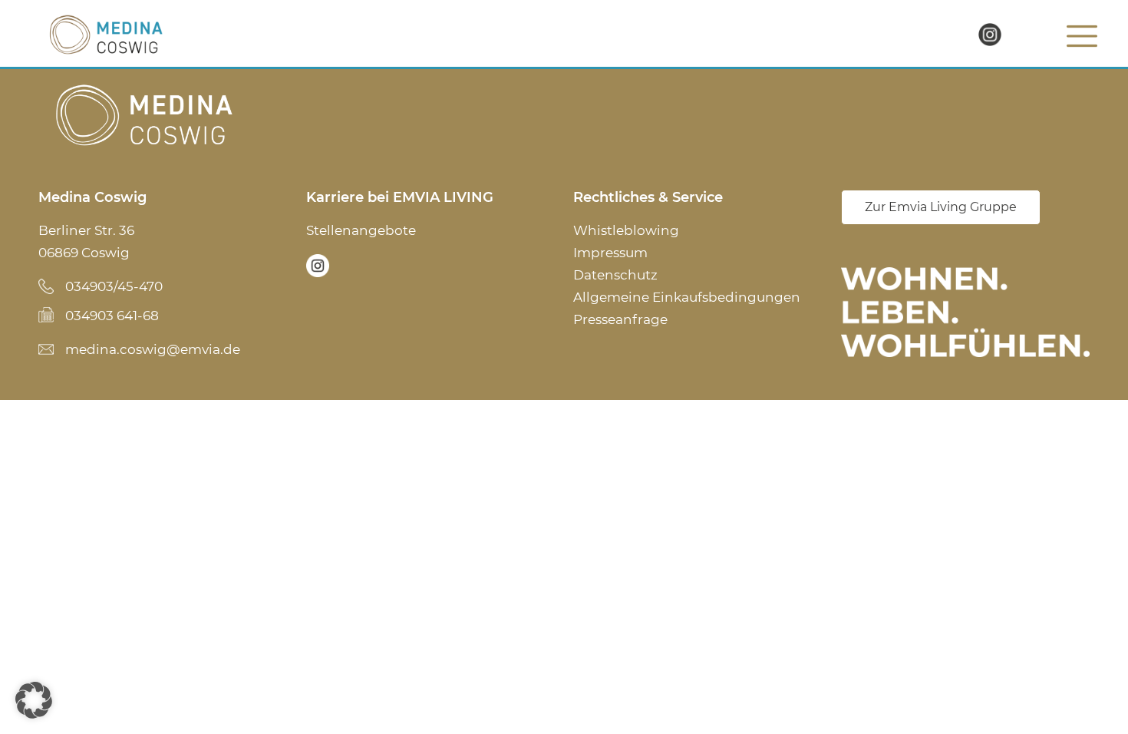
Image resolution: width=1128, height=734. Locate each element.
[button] (34, 700)
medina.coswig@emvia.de (152, 349)
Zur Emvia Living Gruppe (941, 207)
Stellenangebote (361, 230)
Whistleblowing (626, 230)
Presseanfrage (620, 319)
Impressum (610, 252)
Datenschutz (615, 275)
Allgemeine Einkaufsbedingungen (686, 297)
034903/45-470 (114, 286)
